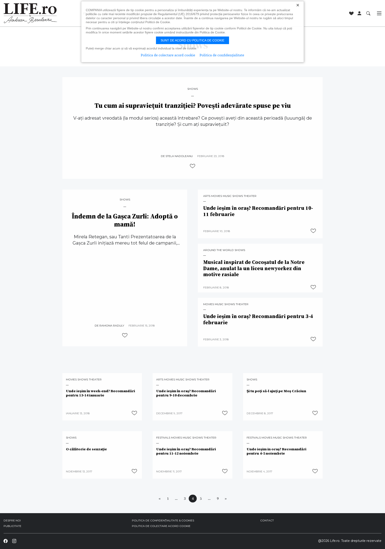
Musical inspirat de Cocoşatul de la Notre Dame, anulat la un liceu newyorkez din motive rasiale (254, 268)
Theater (250, 196)
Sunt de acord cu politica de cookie (192, 40)
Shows (192, 88)
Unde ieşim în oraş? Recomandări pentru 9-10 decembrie (186, 393)
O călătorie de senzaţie (86, 449)
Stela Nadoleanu (179, 156)
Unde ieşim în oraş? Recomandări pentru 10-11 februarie (258, 211)
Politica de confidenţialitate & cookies (163, 520)
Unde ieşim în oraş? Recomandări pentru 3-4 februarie (258, 319)
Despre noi (12, 520)
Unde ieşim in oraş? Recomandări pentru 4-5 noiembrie (276, 451)
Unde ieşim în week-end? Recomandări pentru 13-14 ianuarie (100, 393)
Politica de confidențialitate (222, 55)
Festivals (163, 437)
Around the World (218, 250)
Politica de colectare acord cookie (161, 526)
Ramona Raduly (111, 325)
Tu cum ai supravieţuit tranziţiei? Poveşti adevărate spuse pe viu (192, 106)
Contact (267, 520)
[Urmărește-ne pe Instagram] (14, 541)
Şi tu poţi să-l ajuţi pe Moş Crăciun (276, 391)
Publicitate (12, 526)
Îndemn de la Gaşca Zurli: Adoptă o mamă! (125, 220)
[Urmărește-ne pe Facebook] (6, 541)
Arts (206, 196)
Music (227, 196)
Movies (216, 196)
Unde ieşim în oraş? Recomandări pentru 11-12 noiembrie (186, 451)
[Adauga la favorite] (192, 166)
